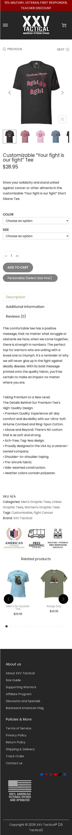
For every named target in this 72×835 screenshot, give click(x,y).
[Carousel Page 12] (53, 626)
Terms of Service (18, 728)
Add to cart (17, 267)
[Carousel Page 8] (36, 626)
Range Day (54, 606)
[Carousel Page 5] (23, 626)
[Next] (62, 92)
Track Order (15, 756)
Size (6, 229)
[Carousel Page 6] (27, 626)
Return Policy (16, 742)
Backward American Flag (25, 708)
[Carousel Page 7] (32, 626)
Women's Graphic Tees (42, 507)
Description (15, 297)
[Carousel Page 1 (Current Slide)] (6, 626)
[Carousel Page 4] (19, 626)
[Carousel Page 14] (61, 626)
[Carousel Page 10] (44, 626)
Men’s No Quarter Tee (18, 607)
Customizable (22, 512)
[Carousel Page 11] (49, 626)
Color (8, 214)
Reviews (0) (16, 316)
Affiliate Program (18, 694)
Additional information (25, 306)
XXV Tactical (22, 518)
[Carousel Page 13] (57, 626)
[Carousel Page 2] (11, 626)
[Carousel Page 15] (66, 626)
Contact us (14, 763)
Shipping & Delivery (20, 749)
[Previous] (9, 92)
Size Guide (13, 680)
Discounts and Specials (23, 701)
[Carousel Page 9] (40, 626)
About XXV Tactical (20, 673)
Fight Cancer (43, 512)
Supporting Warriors (21, 687)
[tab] (36, 297)
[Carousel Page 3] (15, 626)
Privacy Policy (16, 735)
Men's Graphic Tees (36, 502)
